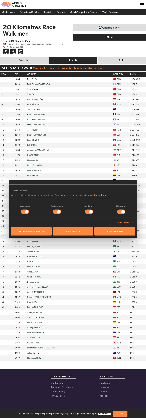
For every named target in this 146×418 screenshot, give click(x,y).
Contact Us (57, 382)
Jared (34, 109)
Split (122, 60)
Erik (32, 145)
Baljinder (34, 282)
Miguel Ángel (36, 99)
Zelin (31, 94)
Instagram (105, 387)
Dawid (34, 170)
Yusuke (33, 251)
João (32, 130)
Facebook (105, 382)
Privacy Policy (58, 395)
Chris (34, 256)
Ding (32, 79)
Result (73, 60)
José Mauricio (37, 287)
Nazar (35, 322)
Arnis (35, 292)
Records (61, 12)
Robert (36, 120)
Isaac (32, 241)
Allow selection (73, 231)
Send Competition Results (84, 12)
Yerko (32, 272)
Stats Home (8, 12)
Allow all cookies (115, 231)
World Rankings (110, 12)
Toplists (48, 12)
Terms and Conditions (62, 387)
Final (109, 37)
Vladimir (35, 317)
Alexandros (38, 150)
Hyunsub (32, 160)
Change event (111, 27)
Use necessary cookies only (31, 231)
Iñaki (33, 140)
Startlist (24, 60)
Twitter (103, 391)
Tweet (13, 53)
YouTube (104, 395)
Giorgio (34, 277)
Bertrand (36, 114)
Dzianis (36, 135)
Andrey (33, 327)
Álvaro (33, 337)
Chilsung (33, 343)
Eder (34, 104)
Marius (33, 266)
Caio (33, 261)
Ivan (33, 155)
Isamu (34, 165)
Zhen (32, 89)
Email (21, 53)
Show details (123, 222)
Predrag (35, 307)
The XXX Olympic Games (18, 41)
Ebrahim (41, 348)
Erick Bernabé (38, 84)
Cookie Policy (100, 195)
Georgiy (34, 246)
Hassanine (34, 358)
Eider (33, 175)
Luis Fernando (36, 332)
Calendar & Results (29, 12)
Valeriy (34, 312)
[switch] (57, 211)
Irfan (38, 125)
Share (6, 53)
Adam (33, 353)
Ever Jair (39, 297)
